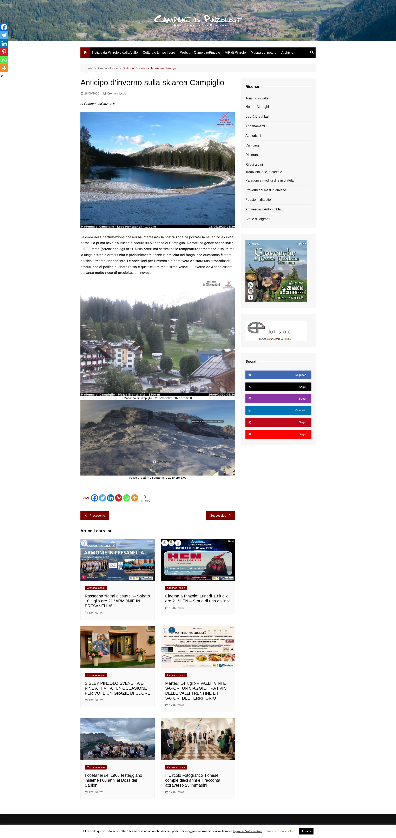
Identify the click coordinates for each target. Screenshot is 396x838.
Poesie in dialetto (258, 199)
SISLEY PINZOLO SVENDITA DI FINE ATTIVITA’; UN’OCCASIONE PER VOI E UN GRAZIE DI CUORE (117, 688)
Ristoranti (252, 155)
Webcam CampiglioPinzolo (200, 52)
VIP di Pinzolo (235, 52)
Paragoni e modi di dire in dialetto (270, 180)
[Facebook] (4, 27)
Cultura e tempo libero (159, 52)
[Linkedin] (110, 498)
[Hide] (1, 76)
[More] (134, 498)
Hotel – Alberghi (257, 107)
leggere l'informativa (247, 831)
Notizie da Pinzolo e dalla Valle (115, 52)
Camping (252, 145)
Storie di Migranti (257, 219)
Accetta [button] (306, 831)
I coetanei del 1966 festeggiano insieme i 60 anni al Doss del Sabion (113, 780)
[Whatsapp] (126, 498)
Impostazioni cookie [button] (280, 831)
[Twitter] (102, 498)
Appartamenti (255, 126)
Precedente (97, 515)
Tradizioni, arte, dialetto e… (265, 172)
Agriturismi (253, 135)
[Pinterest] (118, 498)
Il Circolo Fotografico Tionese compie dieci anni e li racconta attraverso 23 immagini (192, 780)
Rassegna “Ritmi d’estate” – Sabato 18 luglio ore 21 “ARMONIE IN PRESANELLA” (117, 601)
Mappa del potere (263, 52)
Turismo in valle (257, 98)
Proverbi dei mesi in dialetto (265, 190)
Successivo (218, 515)
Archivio (287, 52)
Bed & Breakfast (257, 116)
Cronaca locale (117, 93)
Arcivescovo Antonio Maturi (265, 209)
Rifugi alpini (254, 164)
